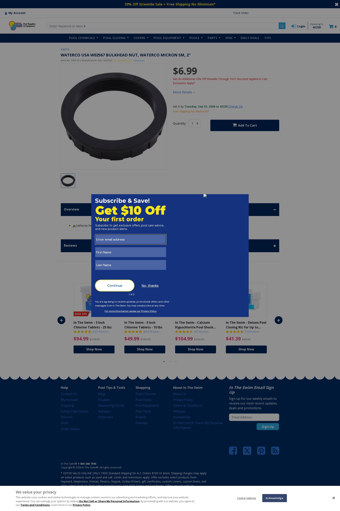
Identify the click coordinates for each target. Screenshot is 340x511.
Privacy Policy (81, 505)
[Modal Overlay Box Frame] (170, 255)
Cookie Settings (246, 498)
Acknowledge (274, 498)
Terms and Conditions (35, 505)
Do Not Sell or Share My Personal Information (109, 501)
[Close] (333, 498)
